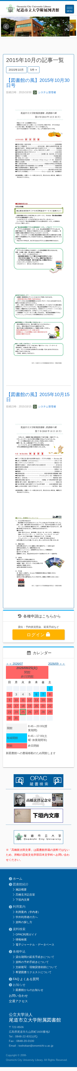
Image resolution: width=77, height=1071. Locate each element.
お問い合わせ (18, 995)
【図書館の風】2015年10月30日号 (37, 83)
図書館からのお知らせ (29, 989)
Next (71, 26)
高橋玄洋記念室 (25, 894)
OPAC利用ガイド (26, 934)
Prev (6, 26)
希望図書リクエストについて (34, 972)
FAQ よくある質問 (26, 979)
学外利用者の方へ (27, 917)
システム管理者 (46, 92)
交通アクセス (18, 1001)
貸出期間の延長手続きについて (35, 956)
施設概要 (21, 889)
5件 (32, 69)
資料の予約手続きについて (32, 962)
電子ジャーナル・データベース (35, 944)
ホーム (17, 878)
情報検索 (21, 939)
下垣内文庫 (22, 899)
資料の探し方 (24, 922)
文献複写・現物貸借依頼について (36, 967)
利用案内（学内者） (28, 912)
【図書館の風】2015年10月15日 (37, 397)
